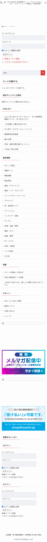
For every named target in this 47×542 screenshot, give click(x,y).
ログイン (6, 445)
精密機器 (7, 175)
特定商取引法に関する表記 (33, 535)
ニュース (7, 316)
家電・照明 (8, 236)
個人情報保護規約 (18, 535)
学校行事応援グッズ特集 (13, 277)
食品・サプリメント (12, 185)
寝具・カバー (9, 231)
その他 (7, 256)
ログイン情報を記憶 (11, 50)
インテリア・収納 (11, 216)
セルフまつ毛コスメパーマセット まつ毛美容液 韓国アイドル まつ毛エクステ (24, 117)
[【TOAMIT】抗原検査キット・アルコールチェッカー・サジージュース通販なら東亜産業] (23, 3)
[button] (1, 3)
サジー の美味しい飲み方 (14, 272)
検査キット (8, 170)
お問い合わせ (9, 311)
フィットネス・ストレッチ (14, 195)
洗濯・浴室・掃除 (11, 226)
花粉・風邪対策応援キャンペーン (17, 144)
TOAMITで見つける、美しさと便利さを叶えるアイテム (23, 283)
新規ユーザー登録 (12, 58)
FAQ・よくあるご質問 (12, 301)
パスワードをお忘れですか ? (16, 62)
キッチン (7, 221)
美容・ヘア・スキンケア (13, 190)
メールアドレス (8, 33)
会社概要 (8, 535)
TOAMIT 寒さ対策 (11, 149)
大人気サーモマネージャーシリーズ (18, 129)
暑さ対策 (7, 139)
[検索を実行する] (43, 72)
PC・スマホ (8, 241)
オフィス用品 (9, 165)
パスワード (6, 41)
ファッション (9, 210)
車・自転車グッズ (11, 205)
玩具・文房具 (9, 246)
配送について (9, 306)
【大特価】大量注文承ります (15, 124)
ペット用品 (8, 251)
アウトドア (8, 200)
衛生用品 (7, 180)
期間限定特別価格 (11, 134)
